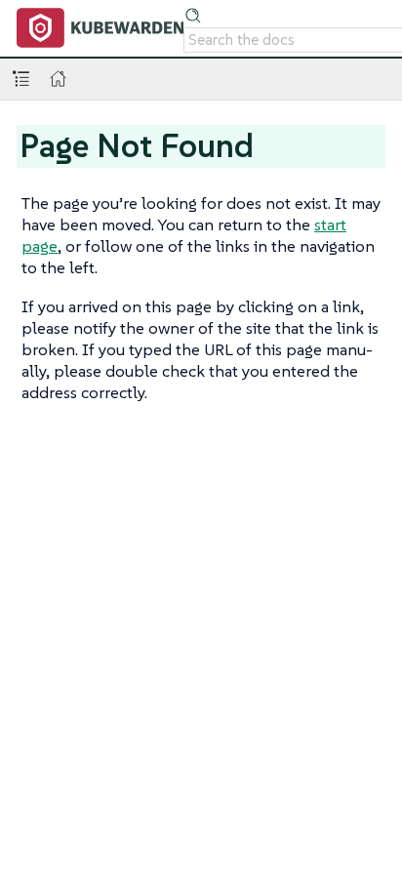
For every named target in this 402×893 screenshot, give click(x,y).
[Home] (58, 78)
